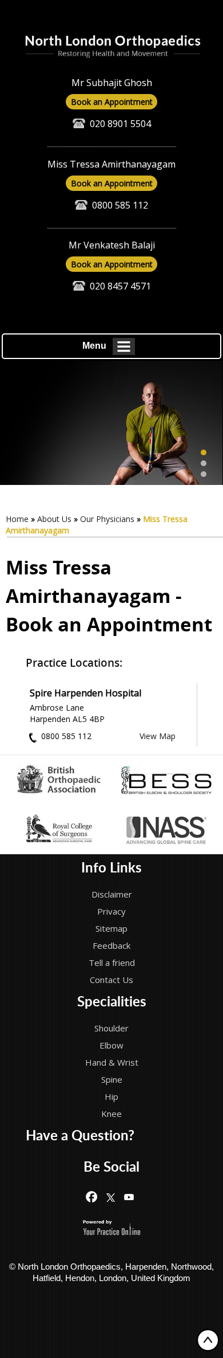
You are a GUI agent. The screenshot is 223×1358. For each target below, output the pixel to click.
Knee (111, 1113)
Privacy (111, 911)
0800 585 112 (120, 205)
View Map (158, 736)
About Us (54, 518)
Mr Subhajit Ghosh (111, 82)
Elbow (111, 1045)
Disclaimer (111, 894)
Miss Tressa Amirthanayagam (111, 164)
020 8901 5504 (120, 123)
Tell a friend (112, 962)
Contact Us (111, 979)
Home (17, 518)
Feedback (111, 945)
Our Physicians (107, 518)
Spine (111, 1079)
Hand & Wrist (111, 1062)
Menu (94, 345)
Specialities (111, 1002)
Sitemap (111, 928)
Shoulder (111, 1028)
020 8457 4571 (120, 286)
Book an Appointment (112, 101)
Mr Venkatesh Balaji (112, 245)
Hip (111, 1096)
